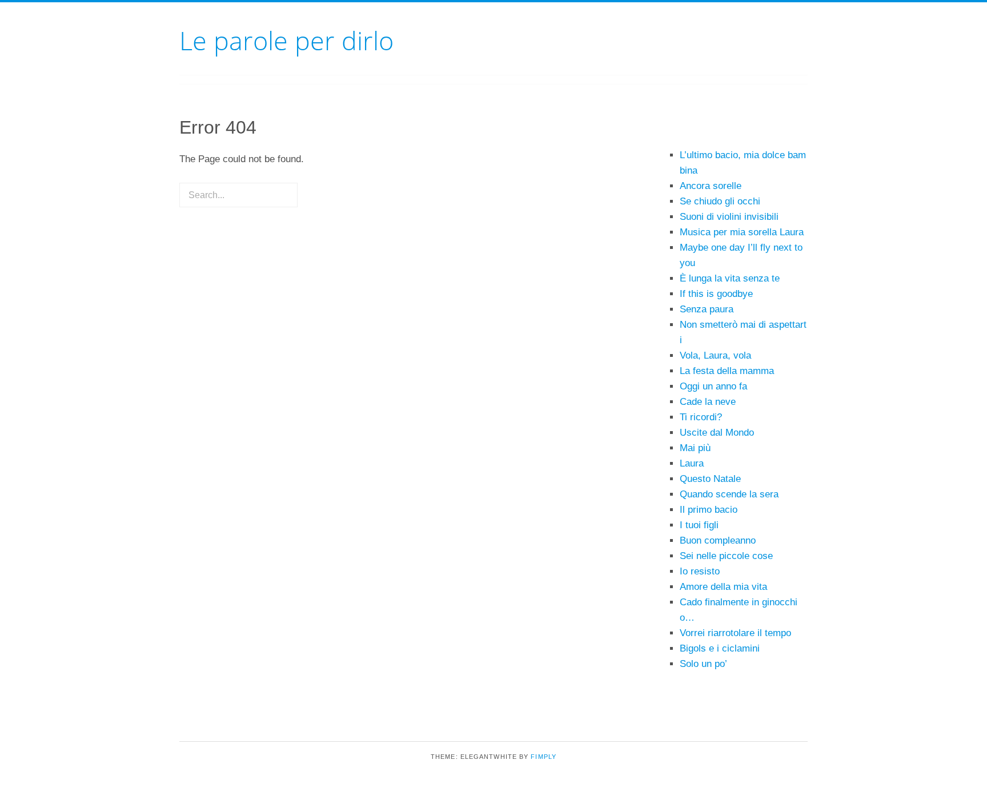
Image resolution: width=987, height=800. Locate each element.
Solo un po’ (703, 663)
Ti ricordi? (701, 417)
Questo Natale (710, 478)
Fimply (543, 756)
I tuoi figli (699, 525)
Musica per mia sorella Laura (742, 232)
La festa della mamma (727, 370)
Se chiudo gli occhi (720, 201)
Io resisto (700, 571)
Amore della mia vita (723, 586)
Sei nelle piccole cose (726, 555)
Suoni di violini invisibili (729, 216)
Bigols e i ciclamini (720, 648)
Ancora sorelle (710, 185)
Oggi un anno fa (713, 386)
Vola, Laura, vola (715, 355)
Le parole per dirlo (286, 40)
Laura (692, 463)
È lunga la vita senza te (730, 278)
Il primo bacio (708, 509)
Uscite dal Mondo (717, 432)
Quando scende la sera (729, 494)
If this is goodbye (716, 293)
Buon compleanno (718, 540)
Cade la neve (708, 401)
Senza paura (706, 309)
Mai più (695, 448)
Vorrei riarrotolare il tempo (735, 633)
